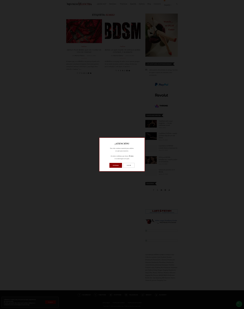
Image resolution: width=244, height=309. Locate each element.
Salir (129, 165)
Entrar (116, 165)
